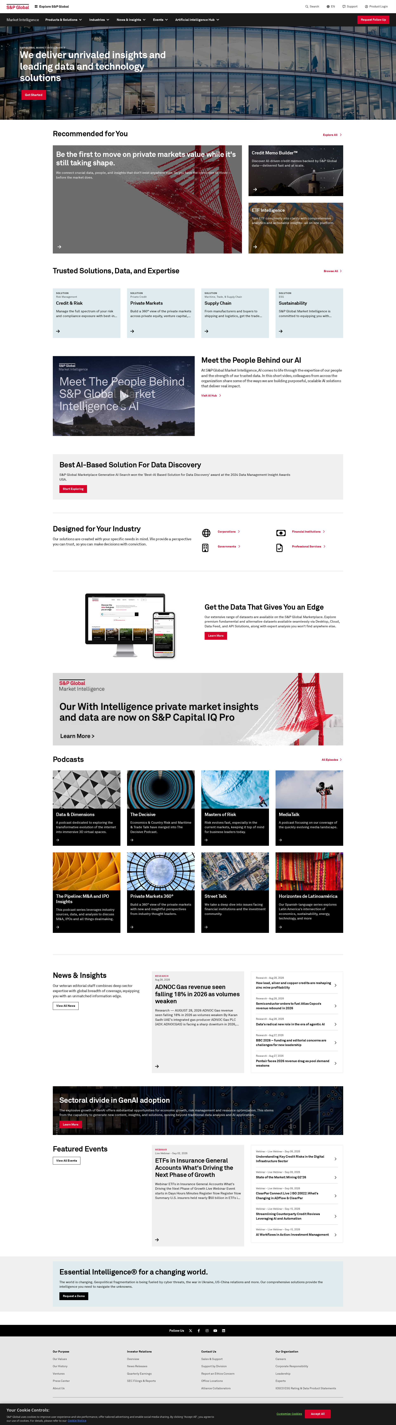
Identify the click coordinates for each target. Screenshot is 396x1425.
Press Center (61, 1381)
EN (333, 6)
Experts (281, 1381)
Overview (133, 1359)
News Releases (137, 1366)
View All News (65, 1006)
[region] (198, 1414)
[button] (123, 396)
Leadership (283, 1373)
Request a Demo (74, 1296)
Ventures (59, 1373)
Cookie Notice (77, 1421)
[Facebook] (199, 1330)
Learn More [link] (216, 635)
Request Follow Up (373, 19)
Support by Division (214, 1366)
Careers (281, 1359)
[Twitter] (190, 1330)
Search (314, 6)
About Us (59, 1388)
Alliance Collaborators (216, 1388)
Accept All (318, 1414)
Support (352, 6)
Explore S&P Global (54, 6)
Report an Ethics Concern (218, 1373)
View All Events (66, 1160)
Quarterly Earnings (139, 1373)
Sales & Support (212, 1359)
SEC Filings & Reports (141, 1381)
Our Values (60, 1359)
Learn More (70, 1124)
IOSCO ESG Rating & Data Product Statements (306, 1388)
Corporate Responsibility (292, 1366)
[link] (333, 270)
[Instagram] (207, 1330)
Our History (60, 1366)
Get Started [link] (33, 95)
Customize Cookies (289, 1414)
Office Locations (212, 1381)
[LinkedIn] (223, 1330)
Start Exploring (73, 489)
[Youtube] (215, 1330)
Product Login (378, 6)
